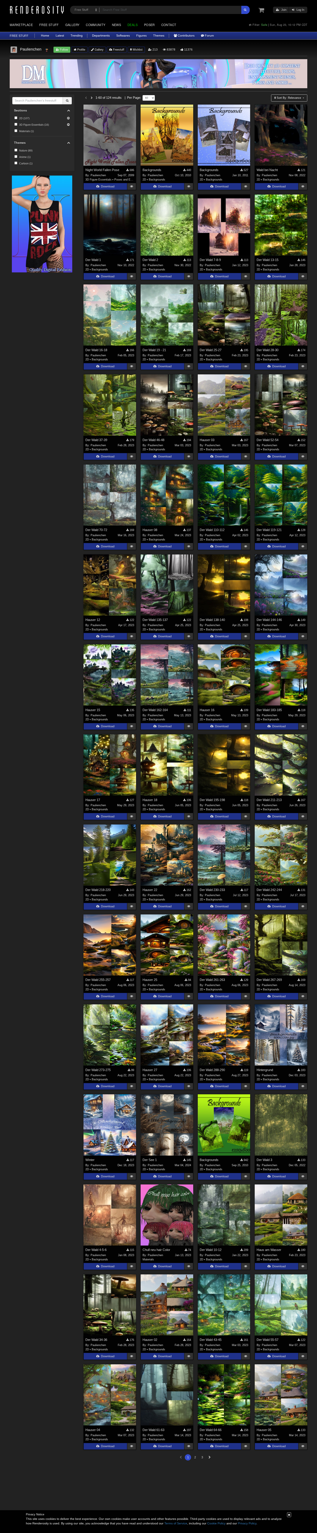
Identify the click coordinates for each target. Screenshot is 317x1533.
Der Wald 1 (93, 260)
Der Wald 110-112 (212, 530)
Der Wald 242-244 (269, 890)
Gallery (72, 25)
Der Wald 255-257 (98, 980)
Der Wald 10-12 (210, 1250)
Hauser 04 (92, 1430)
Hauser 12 (92, 620)
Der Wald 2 (150, 260)
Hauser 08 (150, 530)
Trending (77, 35)
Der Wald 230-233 (212, 890)
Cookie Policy (216, 1523)
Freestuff (118, 49)
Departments (101, 35)
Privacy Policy (247, 1523)
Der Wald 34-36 (96, 1340)
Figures (141, 35)
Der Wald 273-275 (98, 1070)
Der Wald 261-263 (212, 980)
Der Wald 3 (264, 1160)
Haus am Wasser (269, 1250)
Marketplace (21, 25)
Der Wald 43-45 (210, 1340)
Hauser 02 (150, 1340)
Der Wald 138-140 (212, 620)
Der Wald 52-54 (267, 440)
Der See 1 (150, 1160)
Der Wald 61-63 (153, 1430)
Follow (63, 49)
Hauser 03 (207, 440)
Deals (132, 25)
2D (144, 179)
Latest (60, 35)
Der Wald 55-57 (267, 1340)
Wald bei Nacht (267, 170)
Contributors (186, 35)
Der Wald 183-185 (269, 710)
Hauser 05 (264, 1430)
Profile (80, 49)
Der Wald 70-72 (96, 530)
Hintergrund (265, 1070)
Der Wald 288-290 (212, 1070)
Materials (148, 1259)
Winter (89, 1160)
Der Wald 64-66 (210, 1430)
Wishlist (137, 49)
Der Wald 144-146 (269, 620)
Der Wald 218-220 (98, 890)
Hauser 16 (207, 710)
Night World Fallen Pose (102, 170)
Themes (158, 35)
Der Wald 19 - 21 (154, 350)
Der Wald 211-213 (269, 800)
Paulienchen (98, 175)
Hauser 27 (150, 1070)
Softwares (123, 35)
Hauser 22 (150, 890)
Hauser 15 (92, 710)
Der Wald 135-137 (155, 620)
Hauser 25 (150, 980)
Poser (149, 25)
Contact (168, 25)
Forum (209, 35)
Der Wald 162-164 (155, 710)
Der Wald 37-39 (96, 440)
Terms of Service (175, 1523)
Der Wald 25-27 (210, 350)
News (116, 25)
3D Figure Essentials (98, 179)
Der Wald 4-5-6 (96, 1250)
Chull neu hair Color (156, 1250)
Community (95, 25)
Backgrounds (152, 170)
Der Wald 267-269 (269, 980)
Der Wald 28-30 (267, 350)
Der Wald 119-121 (269, 530)
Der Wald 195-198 (212, 800)
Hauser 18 (150, 800)
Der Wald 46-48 (153, 440)
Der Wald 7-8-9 (210, 260)
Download (108, 186)
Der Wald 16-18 (96, 350)
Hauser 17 (92, 800)
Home (45, 35)
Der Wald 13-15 (267, 260)
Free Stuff (49, 25)
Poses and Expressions (129, 179)
